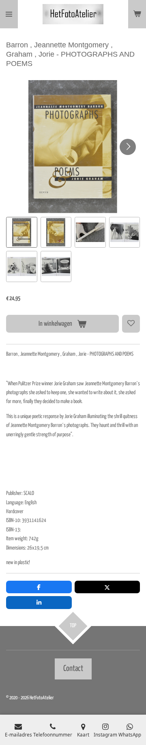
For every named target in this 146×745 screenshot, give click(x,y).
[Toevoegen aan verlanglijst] (131, 324)
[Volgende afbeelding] (128, 147)
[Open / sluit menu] (9, 14)
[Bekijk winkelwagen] (137, 14)
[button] (21, 232)
